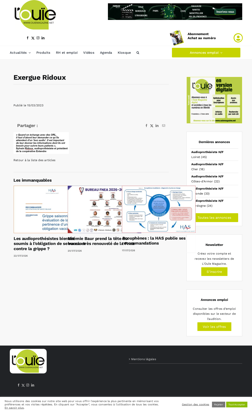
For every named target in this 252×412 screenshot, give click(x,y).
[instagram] (38, 37)
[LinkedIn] (32, 385)
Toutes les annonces (214, 217)
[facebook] (27, 37)
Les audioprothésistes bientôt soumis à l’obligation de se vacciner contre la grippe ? (50, 243)
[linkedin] (43, 37)
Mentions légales (143, 359)
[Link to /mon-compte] (238, 37)
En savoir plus (14, 407)
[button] (138, 52)
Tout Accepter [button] (236, 404)
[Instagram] (27, 385)
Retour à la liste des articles (34, 160)
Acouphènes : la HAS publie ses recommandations (154, 241)
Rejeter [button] (218, 404)
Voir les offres (214, 327)
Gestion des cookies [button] (195, 404)
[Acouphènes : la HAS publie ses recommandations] (159, 209)
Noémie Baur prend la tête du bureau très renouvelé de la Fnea (101, 241)
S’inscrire (214, 272)
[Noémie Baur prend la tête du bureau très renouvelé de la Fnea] (104, 209)
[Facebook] (18, 385)
